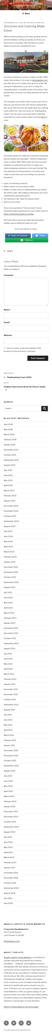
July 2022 (8, 654)
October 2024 (10, 516)
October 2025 (10, 455)
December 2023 (11, 567)
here (43, 117)
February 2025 (10, 496)
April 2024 (8, 547)
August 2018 (9, 893)
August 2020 (9, 771)
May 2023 (8, 603)
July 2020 (8, 776)
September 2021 (11, 705)
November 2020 (11, 756)
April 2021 (8, 730)
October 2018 (10, 883)
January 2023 (9, 623)
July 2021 (8, 715)
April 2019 (8, 852)
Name (7, 310)
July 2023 (8, 592)
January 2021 (9, 745)
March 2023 (9, 613)
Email (7, 322)
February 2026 (10, 439)
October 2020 (10, 760)
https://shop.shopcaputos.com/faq (19, 214)
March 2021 (9, 735)
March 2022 (9, 674)
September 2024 (11, 521)
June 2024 (8, 536)
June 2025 (8, 475)
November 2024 (11, 511)
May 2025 (8, 480)
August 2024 (9, 526)
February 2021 (10, 740)
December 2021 (11, 689)
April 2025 (8, 485)
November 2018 (11, 878)
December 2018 (11, 873)
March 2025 (9, 490)
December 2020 (11, 750)
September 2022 (11, 643)
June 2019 (8, 842)
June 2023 (8, 598)
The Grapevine (18, 3)
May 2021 (8, 725)
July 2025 (8, 470)
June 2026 (8, 424)
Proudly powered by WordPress (17, 1030)
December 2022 (11, 628)
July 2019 (8, 837)
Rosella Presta (35, 23)
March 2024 (9, 552)
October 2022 (10, 638)
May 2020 (8, 786)
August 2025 (9, 465)
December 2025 (11, 450)
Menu (27, 13)
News (10, 251)
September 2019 (11, 827)
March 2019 (9, 857)
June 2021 (8, 720)
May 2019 (8, 847)
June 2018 (8, 903)
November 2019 (11, 817)
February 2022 (10, 679)
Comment (8, 275)
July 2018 (8, 898)
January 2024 (9, 562)
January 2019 (9, 868)
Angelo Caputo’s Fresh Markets (17, 957)
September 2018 (11, 888)
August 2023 (9, 587)
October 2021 (10, 699)
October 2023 (10, 577)
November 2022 (11, 633)
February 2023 (10, 618)
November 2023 (11, 572)
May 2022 (8, 664)
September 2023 (11, 582)
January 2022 (9, 684)
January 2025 (9, 501)
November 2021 (11, 694)
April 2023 (8, 608)
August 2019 (9, 832)
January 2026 (9, 445)
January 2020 (9, 806)
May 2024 (8, 541)
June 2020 (8, 781)
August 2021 (9, 710)
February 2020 (10, 801)
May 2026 (8, 429)
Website (8, 335)
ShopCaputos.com (12, 941)
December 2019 (11, 811)
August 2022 (9, 648)
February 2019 (10, 862)
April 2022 (8, 669)
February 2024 (10, 557)
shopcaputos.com (40, 80)
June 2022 (8, 659)
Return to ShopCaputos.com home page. (21, 1007)
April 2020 (8, 791)
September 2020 (11, 766)
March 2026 (9, 434)
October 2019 (10, 822)
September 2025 (11, 460)
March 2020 (9, 796)
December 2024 (11, 506)
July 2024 (8, 531)
